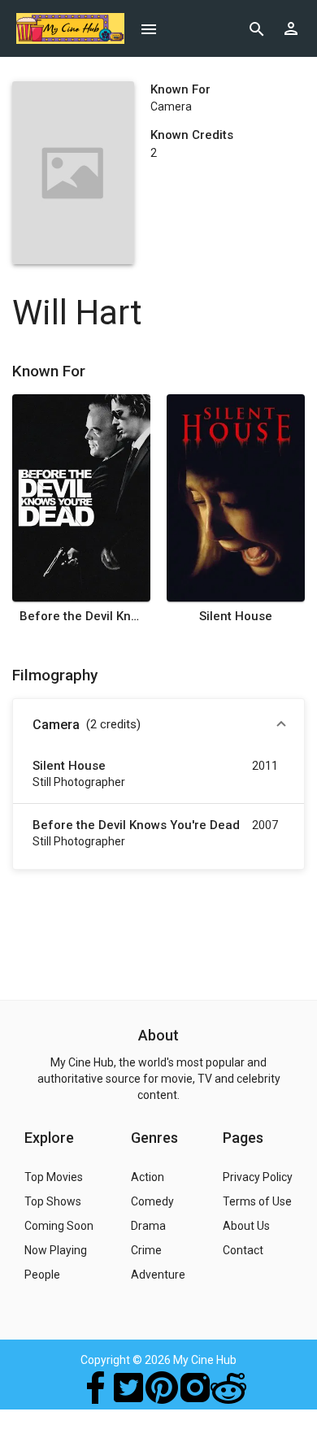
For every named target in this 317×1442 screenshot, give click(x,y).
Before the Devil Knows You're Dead (82, 616)
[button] (158, 725)
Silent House (235, 616)
